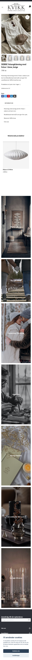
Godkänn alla (16, 651)
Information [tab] (9, 114)
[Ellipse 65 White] (16, 166)
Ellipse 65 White (8, 180)
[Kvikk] (16, 12)
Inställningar (16, 655)
